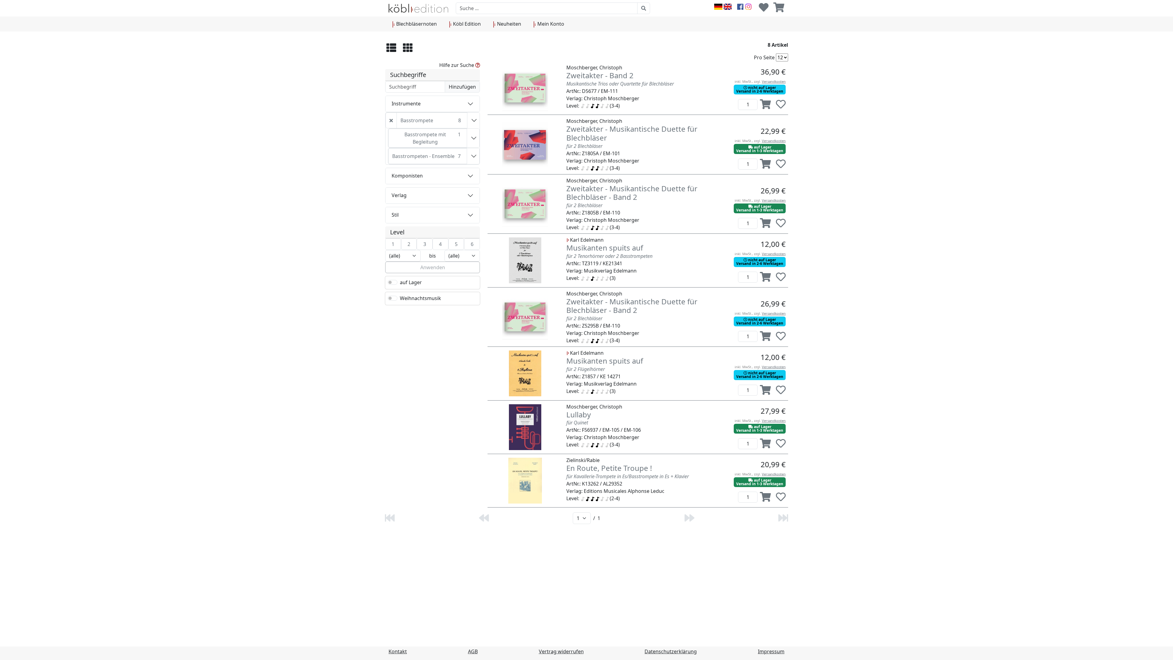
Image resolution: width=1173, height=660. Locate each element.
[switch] (392, 282)
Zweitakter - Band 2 (600, 75)
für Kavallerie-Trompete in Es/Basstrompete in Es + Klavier (627, 476)
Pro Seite (764, 57)
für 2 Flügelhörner (585, 369)
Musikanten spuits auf (604, 248)
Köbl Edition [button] (466, 23)
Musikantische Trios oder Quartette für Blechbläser (620, 83)
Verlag (399, 195)
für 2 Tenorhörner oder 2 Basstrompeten (609, 256)
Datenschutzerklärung (671, 651)
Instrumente (406, 103)
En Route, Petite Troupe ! (609, 468)
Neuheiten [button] (508, 23)
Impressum (771, 651)
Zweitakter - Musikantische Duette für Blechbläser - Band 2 (631, 192)
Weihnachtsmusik (420, 298)
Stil (395, 214)
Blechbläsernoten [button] (416, 23)
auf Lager (411, 282)
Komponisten (407, 175)
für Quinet (577, 422)
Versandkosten (774, 81)
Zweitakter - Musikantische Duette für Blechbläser (631, 133)
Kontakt (398, 651)
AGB (473, 651)
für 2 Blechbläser (584, 146)
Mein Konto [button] (550, 23)
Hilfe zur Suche (457, 65)
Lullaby (578, 414)
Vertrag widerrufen (561, 651)
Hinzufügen (462, 86)
